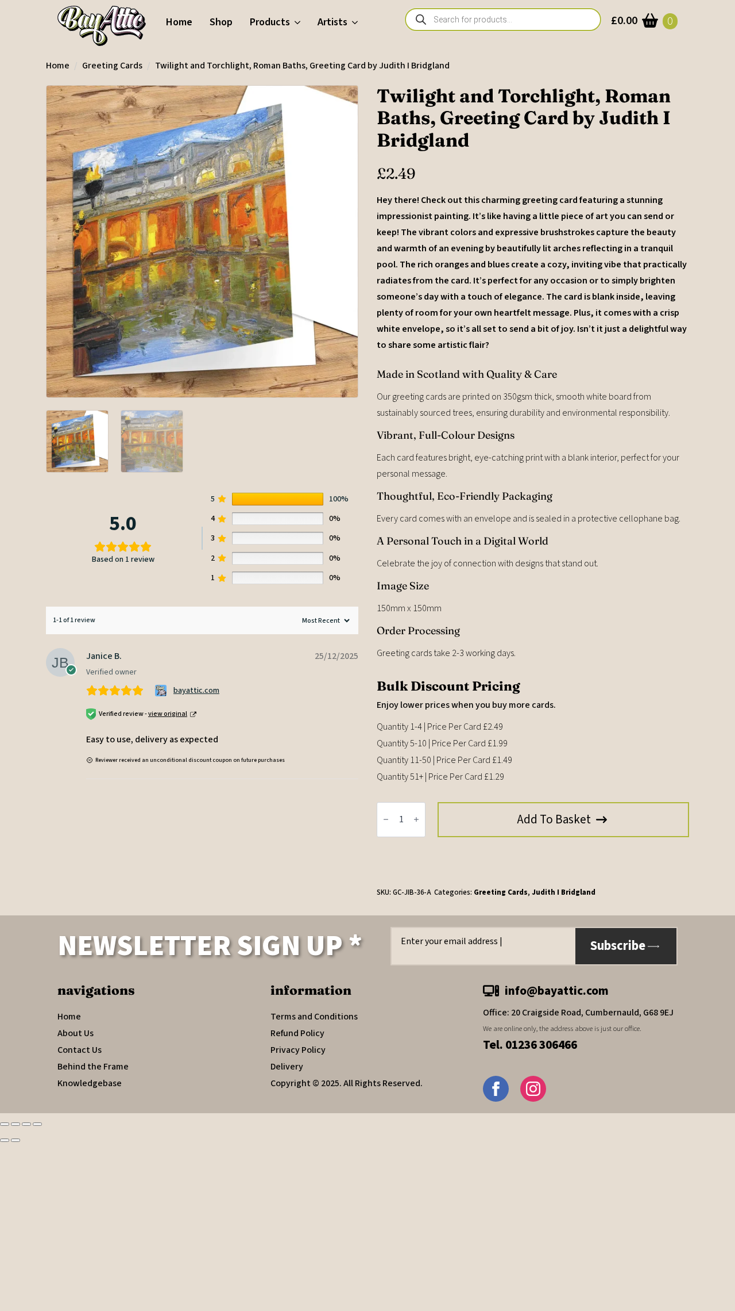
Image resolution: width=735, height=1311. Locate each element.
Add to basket (554, 819)
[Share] (26, 1124)
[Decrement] (386, 819)
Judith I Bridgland (563, 892)
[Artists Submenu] (356, 22)
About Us (75, 1033)
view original (167, 714)
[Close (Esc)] (37, 1124)
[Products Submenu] (299, 22)
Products (270, 22)
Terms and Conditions (314, 1016)
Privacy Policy (298, 1050)
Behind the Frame (93, 1066)
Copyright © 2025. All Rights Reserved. (346, 1083)
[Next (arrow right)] (15, 1140)
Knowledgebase (89, 1083)
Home (179, 22)
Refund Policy (297, 1033)
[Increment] (416, 819)
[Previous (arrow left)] (4, 1140)
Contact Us (79, 1050)
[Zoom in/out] (4, 1124)
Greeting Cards (112, 65)
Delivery (286, 1066)
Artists (332, 22)
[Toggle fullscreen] (15, 1124)
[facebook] (496, 1089)
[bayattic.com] (162, 690)
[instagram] (533, 1089)
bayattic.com (196, 690)
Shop (221, 22)
